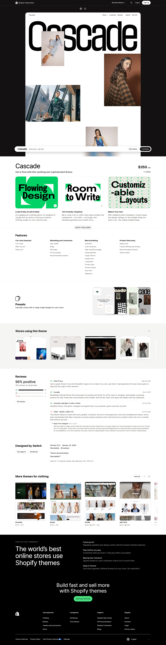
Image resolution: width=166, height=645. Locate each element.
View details (54, 448)
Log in (137, 3)
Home (45, 629)
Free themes (74, 622)
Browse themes (117, 3)
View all (137, 476)
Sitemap (67, 639)
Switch (148, 172)
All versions (65, 448)
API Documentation (104, 622)
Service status (129, 629)
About (126, 618)
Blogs (99, 629)
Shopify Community (104, 625)
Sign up (146, 3)
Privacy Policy (35, 639)
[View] (30, 348)
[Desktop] (80, 8)
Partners (127, 622)
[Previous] (144, 331)
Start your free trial (83, 599)
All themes (34, 452)
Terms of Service (21, 639)
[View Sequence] (104, 300)
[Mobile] (85, 8)
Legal (126, 625)
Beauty (45, 622)
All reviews (21, 402)
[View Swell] (128, 300)
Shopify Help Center (104, 618)
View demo (133, 149)
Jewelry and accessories (52, 625)
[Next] (149, 331)
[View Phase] (116, 300)
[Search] (131, 2)
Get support (21, 452)
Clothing (46, 618)
